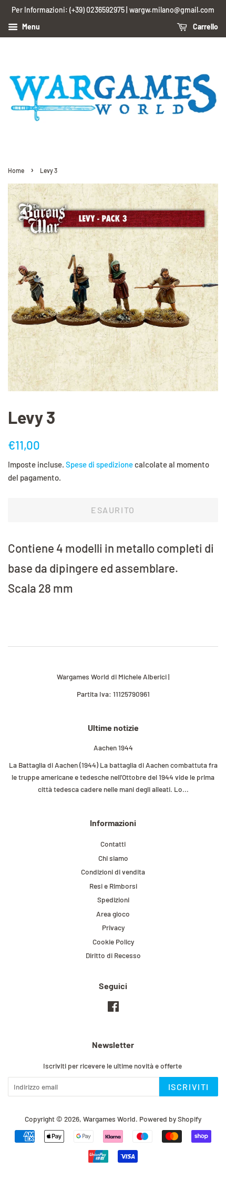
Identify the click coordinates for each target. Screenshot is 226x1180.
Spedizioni (113, 899)
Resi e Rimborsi (113, 885)
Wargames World (109, 1118)
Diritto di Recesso (113, 955)
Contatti (113, 843)
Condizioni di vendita (113, 871)
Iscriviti (188, 1087)
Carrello (204, 26)
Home (16, 170)
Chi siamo (113, 857)
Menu (30, 26)
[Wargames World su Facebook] (113, 1008)
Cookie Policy (113, 941)
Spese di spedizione (99, 464)
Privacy (113, 927)
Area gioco (113, 913)
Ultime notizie (113, 728)
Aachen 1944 (113, 747)
